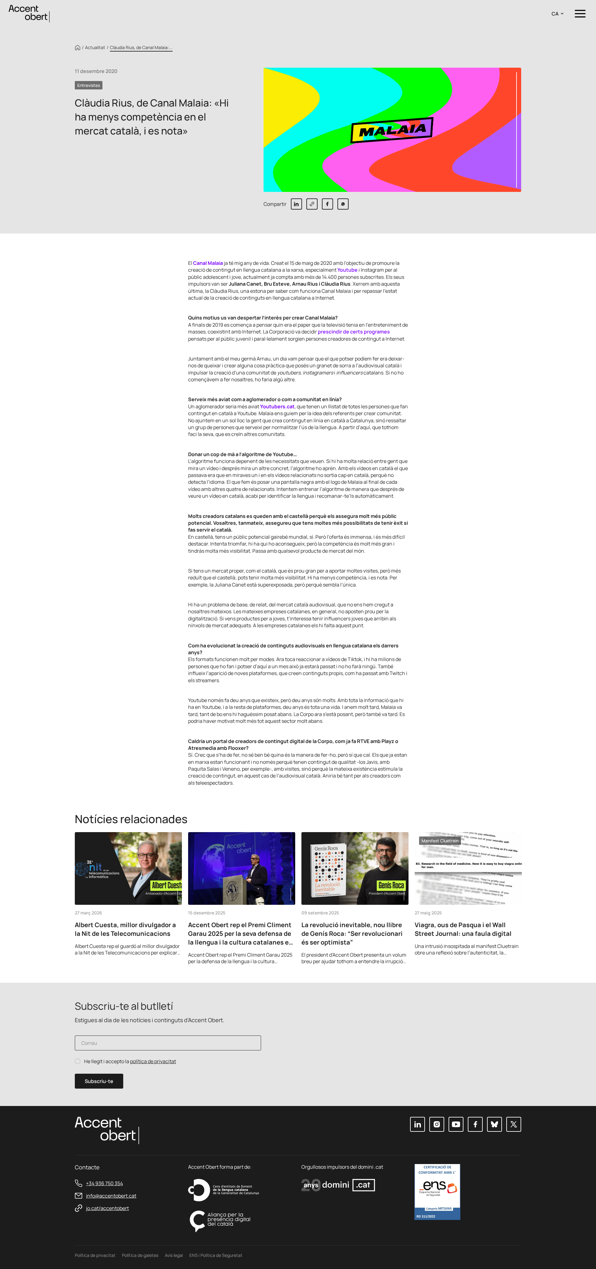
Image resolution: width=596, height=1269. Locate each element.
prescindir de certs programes (354, 331)
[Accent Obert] (29, 13)
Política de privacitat (95, 1255)
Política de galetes (140, 1255)
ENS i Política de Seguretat (215, 1255)
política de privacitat (153, 1061)
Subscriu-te (99, 1081)
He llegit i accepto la (130, 1061)
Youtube (347, 269)
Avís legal (174, 1255)
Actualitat (95, 47)
